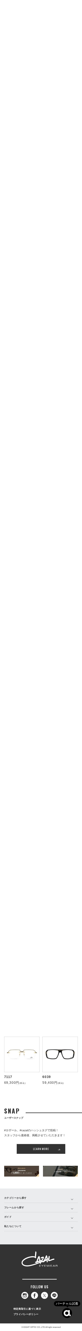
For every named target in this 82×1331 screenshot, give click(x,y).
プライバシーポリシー (26, 1314)
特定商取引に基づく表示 (27, 1308)
